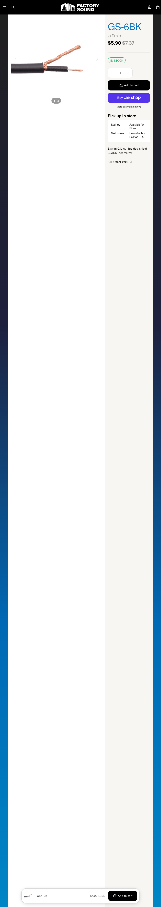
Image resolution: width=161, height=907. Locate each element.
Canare (116, 35)
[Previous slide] (16, 60)
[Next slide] (96, 60)
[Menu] (4, 7)
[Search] (13, 7)
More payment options (129, 106)
